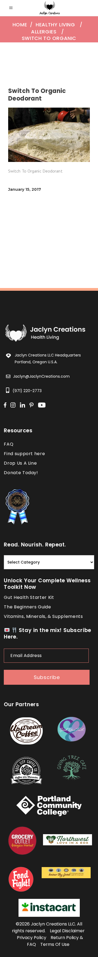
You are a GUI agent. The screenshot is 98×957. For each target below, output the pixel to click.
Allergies (43, 32)
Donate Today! (21, 473)
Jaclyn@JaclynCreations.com (41, 376)
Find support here (24, 454)
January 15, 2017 (24, 189)
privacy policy (31, 937)
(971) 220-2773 (27, 390)
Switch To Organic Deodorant (49, 41)
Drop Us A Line (20, 463)
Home (20, 24)
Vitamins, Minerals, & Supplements (43, 616)
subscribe (47, 677)
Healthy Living (55, 24)
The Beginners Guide (27, 607)
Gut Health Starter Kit (29, 597)
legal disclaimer (67, 931)
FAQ (8, 444)
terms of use (54, 944)
